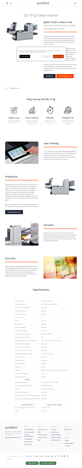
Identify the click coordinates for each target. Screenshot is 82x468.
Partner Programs (56, 437)
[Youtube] (64, 456)
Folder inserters (14, 88)
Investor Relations (56, 435)
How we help (68, 429)
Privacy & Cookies (38, 456)
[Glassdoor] (67, 456)
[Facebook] (58, 456)
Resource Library (42, 429)
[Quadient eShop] (75, 3)
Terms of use (28, 456)
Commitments (55, 432)
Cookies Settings (32, 463)
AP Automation (28, 439)
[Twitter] (55, 456)
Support (67, 440)
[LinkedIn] (52, 456)
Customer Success (42, 437)
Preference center (42, 435)
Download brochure (65, 76)
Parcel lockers (28, 444)
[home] (43, 3)
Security (47, 456)
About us (53, 429)
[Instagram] (61, 456)
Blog (39, 432)
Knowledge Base (69, 443)
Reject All (46, 56)
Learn (39, 440)
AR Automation (28, 442)
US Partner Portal (56, 440)
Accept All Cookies (58, 56)
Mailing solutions (28, 429)
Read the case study (14, 212)
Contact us (49, 76)
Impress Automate (29, 432)
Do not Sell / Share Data (48, 463)
